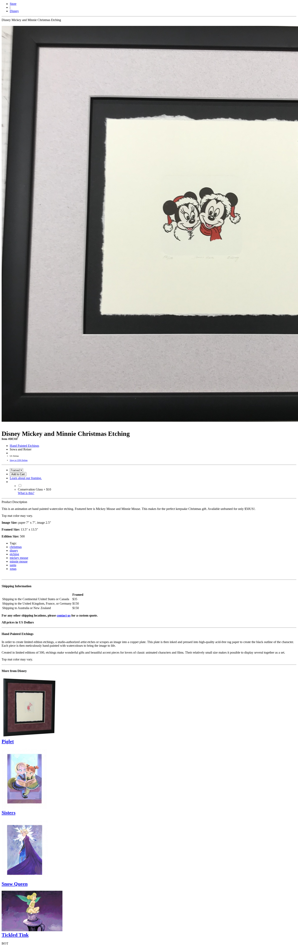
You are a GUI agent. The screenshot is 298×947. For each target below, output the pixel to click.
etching (14, 554)
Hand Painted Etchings (24, 445)
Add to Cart (18, 474)
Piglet (8, 741)
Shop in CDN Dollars (19, 460)
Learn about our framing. (26, 478)
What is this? (26, 493)
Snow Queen (15, 883)
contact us (64, 615)
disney (14, 550)
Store (13, 3)
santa (13, 565)
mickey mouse (19, 557)
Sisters (8, 812)
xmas (13, 568)
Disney (14, 11)
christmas (16, 547)
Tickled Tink (15, 934)
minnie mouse (19, 561)
